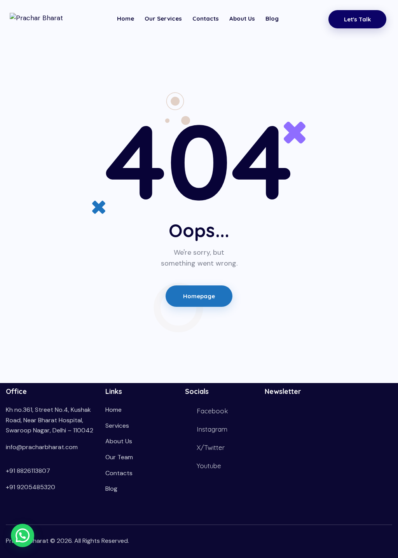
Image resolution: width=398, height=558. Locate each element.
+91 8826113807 (28, 471)
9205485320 (36, 487)
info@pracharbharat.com (42, 447)
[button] (22, 535)
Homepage (199, 296)
